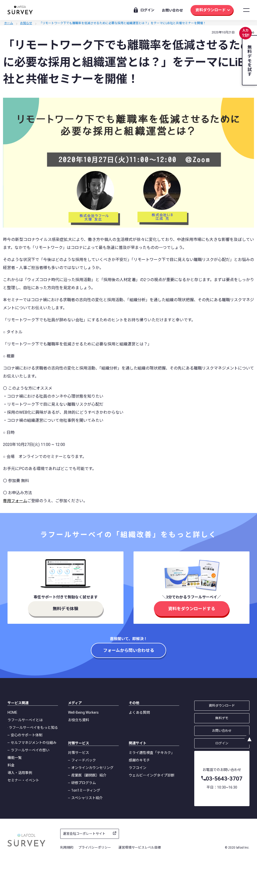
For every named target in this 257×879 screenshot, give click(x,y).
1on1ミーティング (85, 790)
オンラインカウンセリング (92, 768)
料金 (11, 765)
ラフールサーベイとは (25, 720)
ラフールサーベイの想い (30, 750)
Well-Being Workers (83, 712)
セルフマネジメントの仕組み (33, 743)
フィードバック (83, 760)
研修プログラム (83, 783)
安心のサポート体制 (26, 735)
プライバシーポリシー (94, 847)
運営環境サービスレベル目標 (139, 847)
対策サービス (78, 753)
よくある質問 (139, 712)
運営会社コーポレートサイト (84, 834)
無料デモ (221, 718)
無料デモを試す (249, 60)
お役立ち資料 (78, 720)
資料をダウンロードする (191, 608)
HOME (12, 712)
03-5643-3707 (224, 778)
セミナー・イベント (23, 780)
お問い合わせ (172, 10)
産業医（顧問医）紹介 (88, 775)
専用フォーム (15, 500)
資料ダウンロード (211, 10)
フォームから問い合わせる (128, 650)
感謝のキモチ (139, 760)
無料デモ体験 (65, 608)
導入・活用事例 (20, 773)
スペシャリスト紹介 (87, 798)
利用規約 (66, 847)
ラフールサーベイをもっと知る (33, 728)
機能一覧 (15, 758)
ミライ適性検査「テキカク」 (151, 753)
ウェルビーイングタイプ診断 (151, 775)
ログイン (147, 10)
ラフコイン (137, 768)
